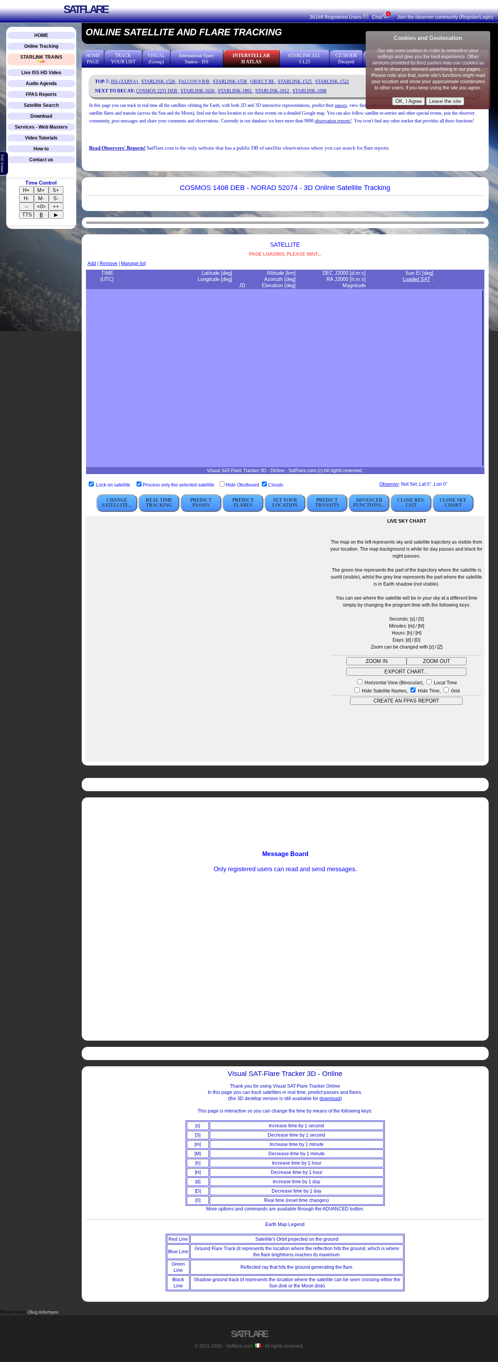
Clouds (275, 485)
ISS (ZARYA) (125, 81)
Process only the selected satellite (179, 485)
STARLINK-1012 (272, 91)
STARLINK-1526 (158, 81)
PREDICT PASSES (201, 502)
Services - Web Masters (41, 127)
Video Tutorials (41, 138)
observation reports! (333, 121)
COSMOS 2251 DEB (157, 91)
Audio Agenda (41, 83)
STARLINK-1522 (332, 81)
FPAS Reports (41, 94)
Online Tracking (41, 46)
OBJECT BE (262, 81)
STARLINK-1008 (309, 91)
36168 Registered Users (336, 17)
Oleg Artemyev (43, 1312)
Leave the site (445, 101)
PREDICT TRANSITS (327, 502)
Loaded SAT (416, 279)
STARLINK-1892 (235, 91)
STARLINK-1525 (295, 81)
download (329, 1098)
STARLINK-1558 (230, 81)
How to (41, 149)
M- (41, 198)
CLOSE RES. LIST (411, 502)
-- (26, 206)
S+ (56, 190)
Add (92, 263)
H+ (26, 190)
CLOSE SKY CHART (453, 502)
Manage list (133, 263)
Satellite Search (41, 105)
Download (41, 116)
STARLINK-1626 (198, 91)
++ (56, 206)
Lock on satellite (113, 485)
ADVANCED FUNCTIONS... (369, 502)
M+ (41, 190)
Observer (389, 484)
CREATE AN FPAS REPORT (406, 701)
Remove (108, 263)
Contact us (41, 159)
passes (341, 105)
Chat (380, 17)
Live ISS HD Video (41, 72)
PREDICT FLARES (243, 502)
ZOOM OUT (436, 661)
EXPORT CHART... (406, 672)
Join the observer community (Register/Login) (445, 17)
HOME (41, 35)
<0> (41, 206)
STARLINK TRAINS (41, 57)
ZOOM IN (377, 661)
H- (26, 198)
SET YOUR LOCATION (285, 502)
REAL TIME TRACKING (159, 502)
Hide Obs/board (243, 485)
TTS (27, 215)
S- (55, 198)
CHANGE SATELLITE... (117, 502)
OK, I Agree (408, 101)
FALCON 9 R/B (194, 81)
